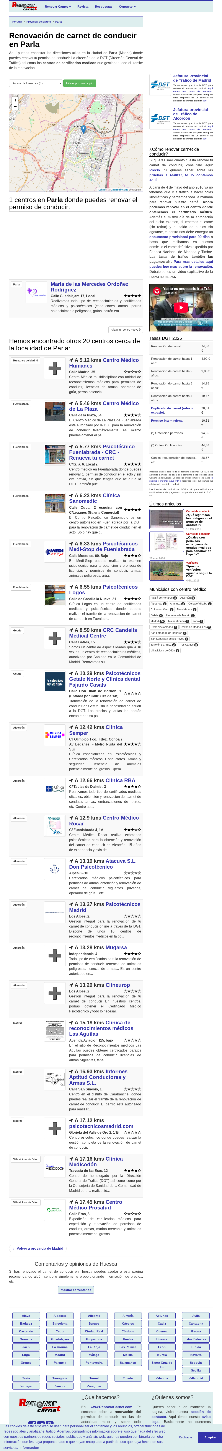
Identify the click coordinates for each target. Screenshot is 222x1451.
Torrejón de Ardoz (163, 644)
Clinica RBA (120, 780)
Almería (128, 1315)
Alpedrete (158, 603)
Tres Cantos (188, 644)
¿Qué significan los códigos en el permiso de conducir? (199, 520)
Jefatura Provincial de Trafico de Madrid (192, 78)
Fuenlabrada (186, 609)
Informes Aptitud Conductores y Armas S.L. (98, 1077)
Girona (196, 1331)
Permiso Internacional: (167, 420)
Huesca (161, 1339)
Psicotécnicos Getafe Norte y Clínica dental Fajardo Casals (104, 679)
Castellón (26, 1331)
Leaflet (102, 189)
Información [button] (29, 1447)
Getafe (156, 615)
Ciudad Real (94, 1331)
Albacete (60, 1315)
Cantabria (196, 1323)
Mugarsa (116, 947)
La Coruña (60, 1347)
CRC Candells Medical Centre (103, 633)
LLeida (196, 1347)
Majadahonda (178, 621)
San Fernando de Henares (168, 633)
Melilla (128, 1355)
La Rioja (94, 1347)
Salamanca (128, 1362)
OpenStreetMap (119, 189)
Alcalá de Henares (163, 598)
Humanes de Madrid (180, 615)
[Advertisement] (76, 245)
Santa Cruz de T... (162, 1365)
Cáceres (128, 1323)
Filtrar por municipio (79, 83)
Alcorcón (187, 598)
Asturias (162, 1315)
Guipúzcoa (94, 1339)
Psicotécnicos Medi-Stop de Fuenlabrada (103, 546)
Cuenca (162, 1331)
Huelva (128, 1339)
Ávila (196, 1315)
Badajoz (26, 1323)
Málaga (94, 1355)
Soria (26, 1378)
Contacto (126, 6)
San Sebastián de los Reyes (169, 639)
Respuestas (104, 6)
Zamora (59, 1386)
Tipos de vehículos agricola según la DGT (199, 571)
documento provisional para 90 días (179, 237)
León (162, 1347)
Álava (26, 1315)
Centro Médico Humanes (104, 363)
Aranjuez (177, 603)
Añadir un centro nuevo (125, 329)
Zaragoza (94, 1386)
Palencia (60, 1362)
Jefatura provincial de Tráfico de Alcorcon (190, 114)
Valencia (162, 1378)
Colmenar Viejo (161, 609)
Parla (197, 621)
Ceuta (60, 1331)
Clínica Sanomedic (94, 498)
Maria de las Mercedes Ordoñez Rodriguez (89, 287)
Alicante (94, 1315)
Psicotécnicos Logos (103, 589)
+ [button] (15, 100)
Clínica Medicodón (96, 1161)
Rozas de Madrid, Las (195, 627)
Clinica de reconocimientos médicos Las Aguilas (101, 1028)
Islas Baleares (196, 1339)
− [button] (15, 106)
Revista (82, 6)
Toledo (128, 1378)
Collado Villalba (199, 603)
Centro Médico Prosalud (95, 1205)
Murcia (162, 1355)
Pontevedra (94, 1362)
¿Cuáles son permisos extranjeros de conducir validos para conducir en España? (198, 546)
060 (205, 100)
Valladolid (196, 1378)
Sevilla (196, 1370)
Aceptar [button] (210, 1437)
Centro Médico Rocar (104, 820)
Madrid (157, 621)
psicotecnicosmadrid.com (101, 1126)
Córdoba (128, 1331)
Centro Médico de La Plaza (104, 406)
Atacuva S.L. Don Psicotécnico (103, 864)
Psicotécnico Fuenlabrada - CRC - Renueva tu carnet (102, 452)
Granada (26, 1339)
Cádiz (162, 1323)
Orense (26, 1362)
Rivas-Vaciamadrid (163, 627)
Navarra (196, 1355)
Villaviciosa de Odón (164, 650)
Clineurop (118, 985)
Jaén (26, 1347)
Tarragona (59, 1378)
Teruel (94, 1378)
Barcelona (59, 1323)
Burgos (94, 1323)
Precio (154, 170)
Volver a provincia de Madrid (37, 1248)
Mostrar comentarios (76, 1290)
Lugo (26, 1355)
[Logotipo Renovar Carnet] (41, 1406)
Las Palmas (127, 1347)
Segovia (196, 1362)
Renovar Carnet (57, 6)
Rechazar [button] (185, 1437)
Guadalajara (60, 1339)
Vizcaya (26, 1386)
